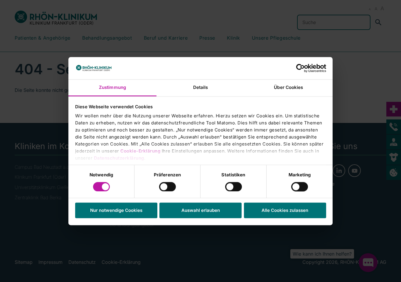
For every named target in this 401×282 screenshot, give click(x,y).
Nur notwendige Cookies (116, 210)
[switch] (167, 186)
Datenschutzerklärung (119, 158)
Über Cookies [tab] (288, 87)
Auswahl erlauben (200, 210)
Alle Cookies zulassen (285, 210)
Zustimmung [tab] (112, 87)
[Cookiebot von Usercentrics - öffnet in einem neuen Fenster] (300, 68)
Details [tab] (200, 87)
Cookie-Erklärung (140, 151)
